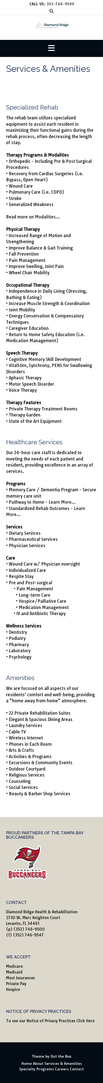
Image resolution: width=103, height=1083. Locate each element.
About (38, 1063)
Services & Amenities (63, 1063)
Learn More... (62, 502)
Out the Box (61, 1056)
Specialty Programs (36, 1069)
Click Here (85, 1020)
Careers (62, 1069)
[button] (51, 48)
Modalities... (47, 217)
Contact (77, 1069)
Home (26, 1063)
